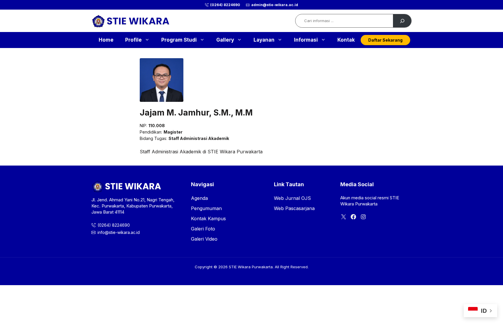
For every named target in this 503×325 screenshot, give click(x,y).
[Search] (402, 20)
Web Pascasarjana (294, 208)
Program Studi (179, 40)
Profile (133, 40)
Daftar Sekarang (385, 40)
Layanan (264, 40)
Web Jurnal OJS (292, 198)
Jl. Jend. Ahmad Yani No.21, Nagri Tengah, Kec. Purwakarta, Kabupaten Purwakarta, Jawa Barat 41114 (132, 206)
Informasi (306, 40)
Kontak (346, 40)
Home (106, 40)
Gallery (225, 40)
